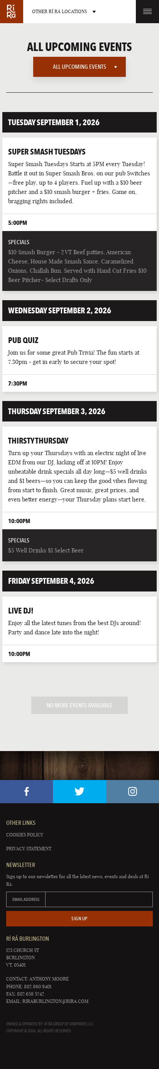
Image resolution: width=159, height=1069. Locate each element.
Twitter (79, 791)
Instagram (132, 791)
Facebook (26, 791)
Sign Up (79, 918)
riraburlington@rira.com (55, 1001)
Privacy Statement (28, 848)
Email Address (25, 899)
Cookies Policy (24, 835)
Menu (147, 11)
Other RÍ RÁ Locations (59, 11)
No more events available (79, 705)
